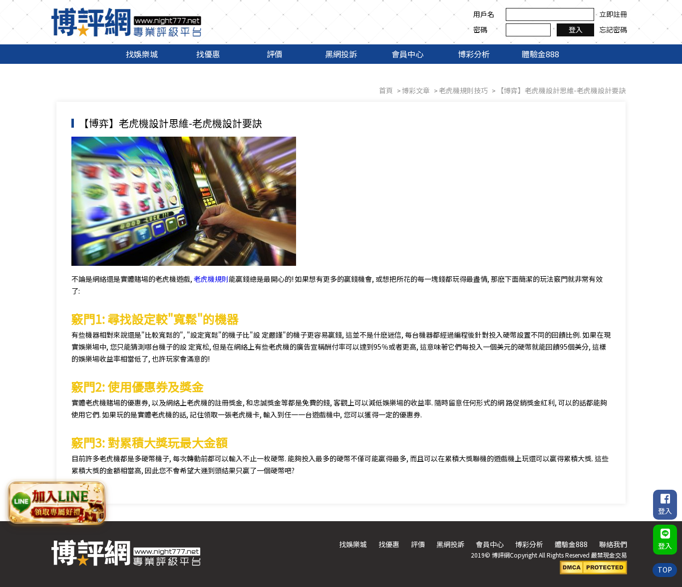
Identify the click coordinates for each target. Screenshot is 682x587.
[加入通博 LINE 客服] (56, 500)
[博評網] (126, 21)
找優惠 (208, 54)
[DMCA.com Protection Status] (593, 567)
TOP (665, 570)
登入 (576, 29)
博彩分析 (474, 54)
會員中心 (407, 54)
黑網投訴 (341, 54)
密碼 (480, 29)
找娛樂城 (142, 54)
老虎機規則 (211, 279)
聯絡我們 (613, 544)
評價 (275, 54)
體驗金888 (540, 54)
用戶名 (483, 14)
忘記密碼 (613, 29)
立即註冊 (613, 14)
